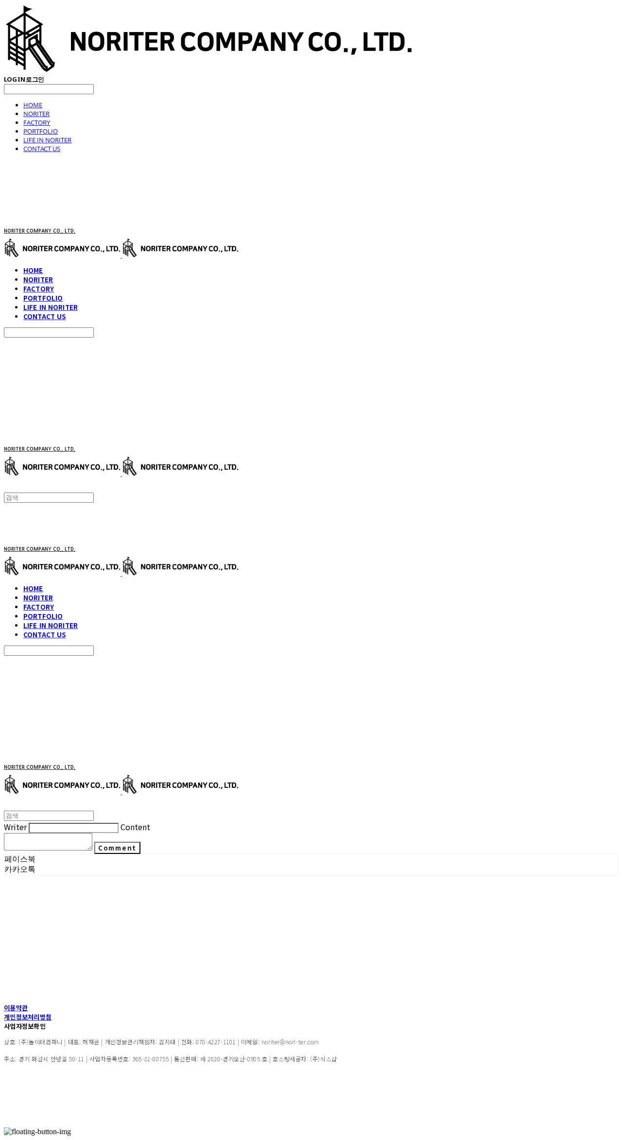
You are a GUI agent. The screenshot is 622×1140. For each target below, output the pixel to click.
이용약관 (16, 1007)
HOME (32, 105)
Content (135, 827)
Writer (15, 827)
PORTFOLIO (40, 131)
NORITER (36, 113)
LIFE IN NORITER (47, 140)
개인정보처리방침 (28, 1016)
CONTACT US (41, 148)
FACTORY (36, 122)
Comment (117, 847)
